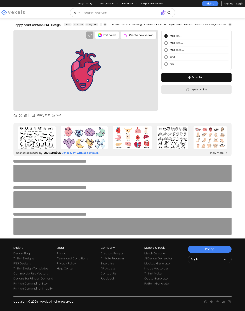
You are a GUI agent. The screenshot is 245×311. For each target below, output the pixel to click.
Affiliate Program (112, 258)
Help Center (65, 268)
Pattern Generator (157, 283)
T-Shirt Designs (23, 258)
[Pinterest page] (217, 301)
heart (67, 24)
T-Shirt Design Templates (30, 268)
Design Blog (21, 253)
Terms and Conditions (72, 258)
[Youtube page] (223, 301)
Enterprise (107, 263)
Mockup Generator (157, 263)
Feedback (107, 278)
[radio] (165, 36)
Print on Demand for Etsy (30, 283)
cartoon (78, 24)
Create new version (141, 35)
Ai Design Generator (158, 258)
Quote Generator (156, 278)
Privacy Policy (66, 263)
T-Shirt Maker (153, 273)
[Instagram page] (205, 301)
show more (217, 153)
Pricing (61, 253)
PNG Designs (22, 263)
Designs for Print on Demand (33, 278)
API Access (108, 268)
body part (91, 24)
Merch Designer (155, 253)
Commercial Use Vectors (30, 273)
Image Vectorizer (156, 268)
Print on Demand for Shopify (33, 288)
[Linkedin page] (229, 301)
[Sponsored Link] (37, 137)
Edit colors (109, 35)
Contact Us (108, 273)
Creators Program (113, 253)
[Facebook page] (211, 301)
